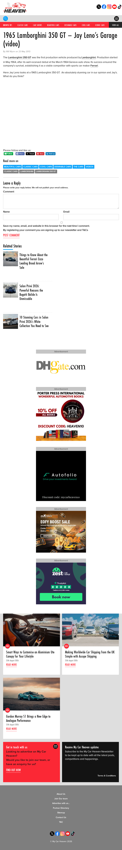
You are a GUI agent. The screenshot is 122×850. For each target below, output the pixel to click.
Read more (11, 664)
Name (6, 211)
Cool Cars (86, 25)
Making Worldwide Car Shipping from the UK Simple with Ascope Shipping (90, 654)
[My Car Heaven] (15, 7)
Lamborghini (89, 57)
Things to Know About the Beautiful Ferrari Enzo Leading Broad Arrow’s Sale (33, 261)
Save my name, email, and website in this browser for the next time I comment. (46, 225)
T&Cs (85, 230)
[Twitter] (99, 8)
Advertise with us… (61, 803)
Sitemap (61, 812)
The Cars (78, 166)
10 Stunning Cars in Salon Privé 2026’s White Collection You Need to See (34, 321)
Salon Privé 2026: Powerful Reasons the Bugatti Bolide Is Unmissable (31, 292)
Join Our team (61, 798)
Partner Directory (61, 808)
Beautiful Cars (53, 25)
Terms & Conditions (107, 775)
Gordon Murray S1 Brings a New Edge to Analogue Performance (28, 718)
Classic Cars (22, 25)
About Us (61, 794)
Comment (8, 191)
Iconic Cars (100, 25)
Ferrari (94, 65)
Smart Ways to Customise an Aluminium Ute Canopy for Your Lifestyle (30, 654)
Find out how (13, 770)
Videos (89, 166)
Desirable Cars (70, 25)
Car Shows (37, 25)
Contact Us (61, 817)
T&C (61, 822)
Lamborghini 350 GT (19, 57)
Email (66, 211)
